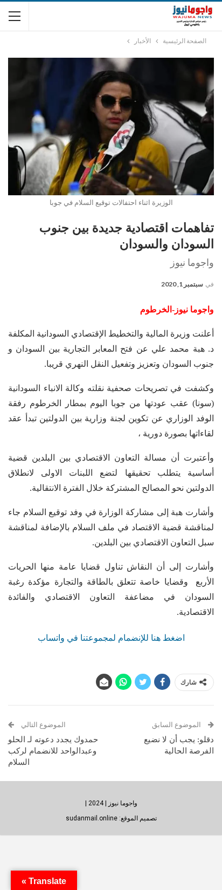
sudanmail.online (91, 818)
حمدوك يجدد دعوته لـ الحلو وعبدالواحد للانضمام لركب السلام (53, 750)
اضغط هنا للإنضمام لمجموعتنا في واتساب (111, 637)
